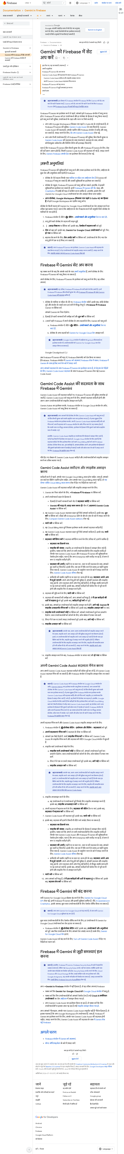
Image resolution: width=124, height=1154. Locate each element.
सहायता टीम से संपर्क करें (98, 1088)
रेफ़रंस (72, 16)
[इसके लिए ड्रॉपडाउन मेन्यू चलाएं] (65, 16)
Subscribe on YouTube (71, 1100)
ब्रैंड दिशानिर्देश (94, 1104)
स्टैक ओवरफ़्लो (95, 1092)
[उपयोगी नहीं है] (108, 42)
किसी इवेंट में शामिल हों (70, 1104)
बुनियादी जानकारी (23, 16)
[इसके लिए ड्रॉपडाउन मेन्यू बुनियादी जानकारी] (32, 16)
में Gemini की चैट (85, 188)
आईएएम (63, 999)
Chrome (38, 1127)
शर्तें (36, 1149)
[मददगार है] (104, 42)
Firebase (43, 42)
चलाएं (60, 16)
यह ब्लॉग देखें (67, 1088)
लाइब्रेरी (37, 1100)
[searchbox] (16, 23)
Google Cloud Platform (44, 1135)
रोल (82, 333)
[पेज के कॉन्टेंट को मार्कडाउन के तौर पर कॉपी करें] (64, 58)
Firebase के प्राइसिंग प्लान (61, 451)
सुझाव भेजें (103, 52)
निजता (42, 1149)
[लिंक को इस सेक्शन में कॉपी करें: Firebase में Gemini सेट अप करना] (95, 265)
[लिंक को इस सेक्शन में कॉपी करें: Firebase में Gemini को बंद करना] (94, 891)
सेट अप (81, 133)
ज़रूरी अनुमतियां (80, 271)
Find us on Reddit (69, 1092)
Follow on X (67, 1096)
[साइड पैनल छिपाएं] (29, 1149)
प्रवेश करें (118, 3)
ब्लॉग (96, 3)
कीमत (65, 573)
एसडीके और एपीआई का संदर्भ (44, 1092)
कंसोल (79, 302)
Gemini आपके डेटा (57, 154)
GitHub (38, 1104)
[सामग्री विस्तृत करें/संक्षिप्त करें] (67, 65)
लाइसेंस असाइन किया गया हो (88, 1006)
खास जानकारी (8, 16)
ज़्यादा (27, 3)
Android (38, 1123)
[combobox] (54, 3)
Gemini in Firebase (35, 10)
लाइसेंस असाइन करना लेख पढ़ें (68, 253)
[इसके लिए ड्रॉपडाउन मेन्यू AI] (41, 16)
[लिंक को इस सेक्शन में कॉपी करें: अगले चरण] (58, 1032)
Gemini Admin (57, 687)
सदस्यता (58, 371)
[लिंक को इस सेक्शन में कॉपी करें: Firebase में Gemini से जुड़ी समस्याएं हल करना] (50, 956)
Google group (95, 1096)
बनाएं (48, 16)
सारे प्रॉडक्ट (38, 1139)
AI (38, 16)
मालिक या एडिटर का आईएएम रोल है (82, 178)
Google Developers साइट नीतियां (101, 1067)
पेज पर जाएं (89, 217)
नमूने (36, 1096)
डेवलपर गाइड (39, 1088)
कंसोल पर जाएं (107, 3)
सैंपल (80, 16)
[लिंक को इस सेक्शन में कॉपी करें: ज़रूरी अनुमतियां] (66, 163)
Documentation (12, 10)
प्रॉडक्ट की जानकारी (96, 1100)
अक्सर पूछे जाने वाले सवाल (98, 1108)
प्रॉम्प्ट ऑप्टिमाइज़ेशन (52, 1043)
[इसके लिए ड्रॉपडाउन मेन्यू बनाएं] (53, 16)
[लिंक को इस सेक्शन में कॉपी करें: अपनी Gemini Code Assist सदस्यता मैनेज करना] (105, 665)
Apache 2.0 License (53, 1067)
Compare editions (66, 519)
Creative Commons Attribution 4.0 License (91, 1064)
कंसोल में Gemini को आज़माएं (60, 1039)
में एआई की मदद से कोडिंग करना (72, 106)
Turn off (86, 939)
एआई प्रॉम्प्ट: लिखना (65, 980)
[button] (14, 48)
